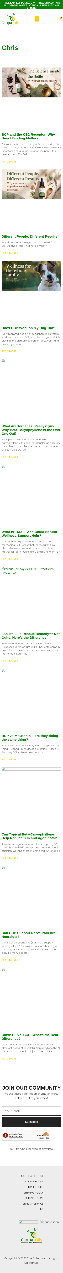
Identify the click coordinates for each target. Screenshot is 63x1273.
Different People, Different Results (29, 236)
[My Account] (54, 20)
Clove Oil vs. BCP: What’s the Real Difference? (30, 1036)
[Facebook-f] (24, 1249)
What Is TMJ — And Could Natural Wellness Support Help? (29, 533)
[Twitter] (31, 1249)
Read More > (10, 161)
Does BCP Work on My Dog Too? (28, 328)
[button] (37, 19)
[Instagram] (39, 1249)
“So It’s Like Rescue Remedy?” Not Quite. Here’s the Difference (31, 635)
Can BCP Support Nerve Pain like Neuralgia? (29, 934)
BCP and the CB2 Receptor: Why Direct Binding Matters (28, 136)
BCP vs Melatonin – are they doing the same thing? (30, 737)
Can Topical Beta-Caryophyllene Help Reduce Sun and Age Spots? (29, 836)
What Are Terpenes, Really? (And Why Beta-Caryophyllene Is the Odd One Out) (31, 429)
